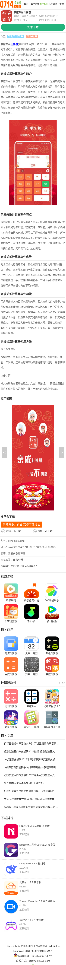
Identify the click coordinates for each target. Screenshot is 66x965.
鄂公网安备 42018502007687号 (34, 955)
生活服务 (32, 36)
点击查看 (18, 559)
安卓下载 (33, 27)
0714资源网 (40, 946)
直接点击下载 (13, 531)
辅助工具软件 (15, 36)
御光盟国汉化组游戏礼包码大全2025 (24, 783)
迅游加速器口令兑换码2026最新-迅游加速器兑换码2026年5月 (31, 751)
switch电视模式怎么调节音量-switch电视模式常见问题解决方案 (31, 806)
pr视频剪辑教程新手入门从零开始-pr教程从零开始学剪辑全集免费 (31, 767)
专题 (61, 4)
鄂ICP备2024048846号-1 (39, 951)
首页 (26, 4)
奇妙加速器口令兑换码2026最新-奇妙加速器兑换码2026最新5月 (31, 775)
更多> (62, 682)
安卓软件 (44, 4)
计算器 (14, 44)
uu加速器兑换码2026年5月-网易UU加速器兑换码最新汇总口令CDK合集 (31, 759)
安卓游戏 (35, 4)
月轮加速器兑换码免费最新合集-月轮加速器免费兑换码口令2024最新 (31, 791)
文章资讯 (53, 4)
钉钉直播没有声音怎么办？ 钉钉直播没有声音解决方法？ (31, 743)
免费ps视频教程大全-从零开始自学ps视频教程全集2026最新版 (31, 799)
